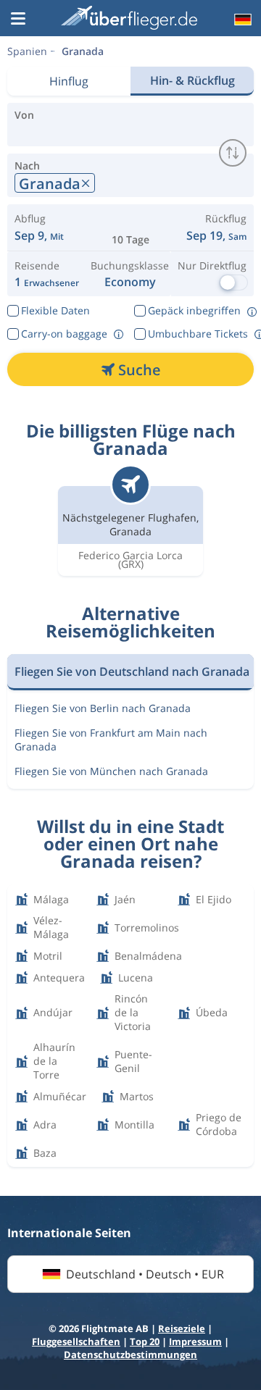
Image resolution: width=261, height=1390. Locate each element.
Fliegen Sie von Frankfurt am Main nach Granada (110, 739)
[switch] (232, 153)
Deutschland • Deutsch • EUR (145, 1274)
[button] (18, 19)
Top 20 (145, 1341)
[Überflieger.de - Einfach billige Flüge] (129, 18)
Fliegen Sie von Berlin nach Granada (102, 708)
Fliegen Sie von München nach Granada (111, 771)
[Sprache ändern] (241, 19)
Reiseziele (181, 1328)
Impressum (195, 1341)
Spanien (27, 51)
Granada (83, 51)
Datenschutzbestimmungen (130, 1354)
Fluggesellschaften (76, 1341)
